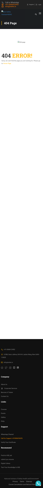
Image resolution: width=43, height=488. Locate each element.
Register (31, 4)
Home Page (7, 63)
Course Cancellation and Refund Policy (22, 484)
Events (3, 413)
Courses (4, 409)
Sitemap (29, 481)
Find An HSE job (6, 455)
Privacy (15, 481)
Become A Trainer (7, 392)
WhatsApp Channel (7, 434)
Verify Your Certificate (8, 442)
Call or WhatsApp (12, 2)
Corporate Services (10, 388)
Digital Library (5, 463)
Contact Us (4, 396)
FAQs (2, 421)
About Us (4, 384)
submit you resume (7, 459)
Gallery (3, 417)
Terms (22, 481)
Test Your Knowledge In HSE (10, 467)
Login (39, 4)
